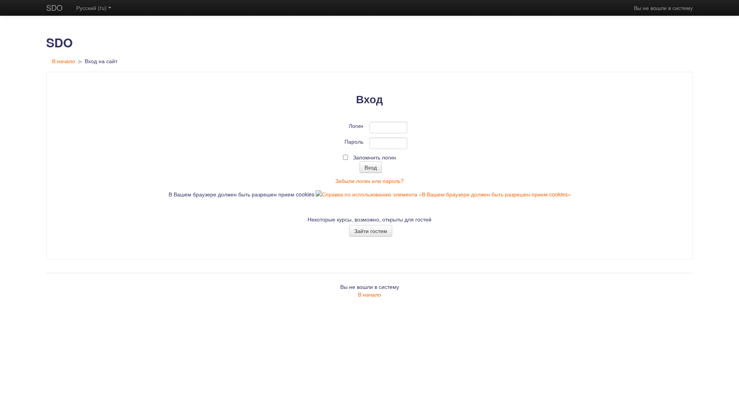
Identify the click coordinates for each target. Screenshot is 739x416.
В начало (63, 61)
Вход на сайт (101, 61)
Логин (356, 125)
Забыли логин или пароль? (369, 181)
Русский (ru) (91, 8)
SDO (54, 7)
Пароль (353, 141)
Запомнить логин (374, 157)
